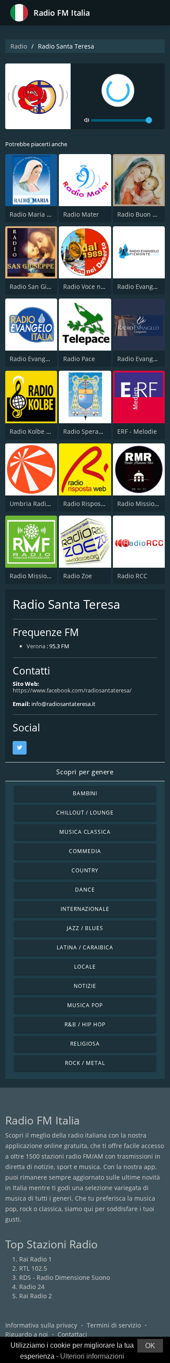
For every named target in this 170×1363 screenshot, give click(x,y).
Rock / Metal (85, 1063)
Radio (18, 46)
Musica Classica (85, 832)
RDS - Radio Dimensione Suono (64, 1277)
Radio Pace (79, 359)
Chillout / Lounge (85, 812)
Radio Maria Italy (34, 214)
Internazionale (85, 909)
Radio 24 (31, 1286)
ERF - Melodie (137, 431)
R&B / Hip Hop (85, 1024)
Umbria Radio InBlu (38, 503)
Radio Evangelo (32, 359)
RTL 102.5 (33, 1268)
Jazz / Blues (85, 928)
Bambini (85, 793)
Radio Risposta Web (92, 503)
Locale (85, 966)
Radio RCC (132, 576)
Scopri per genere (84, 771)
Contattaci (72, 1334)
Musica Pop (85, 1005)
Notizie (85, 986)
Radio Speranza (86, 431)
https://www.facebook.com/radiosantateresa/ (72, 690)
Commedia (85, 851)
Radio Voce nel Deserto (96, 286)
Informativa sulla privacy (41, 1325)
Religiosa (85, 1043)
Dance (85, 889)
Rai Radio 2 (35, 1296)
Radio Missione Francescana (51, 576)
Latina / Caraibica (85, 947)
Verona (36, 646)
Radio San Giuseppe (39, 286)
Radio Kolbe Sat (32, 431)
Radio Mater (81, 214)
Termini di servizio (114, 1325)
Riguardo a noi (26, 1334)
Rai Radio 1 (35, 1259)
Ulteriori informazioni (92, 1356)
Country (85, 870)
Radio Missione (139, 503)
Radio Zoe (77, 576)
